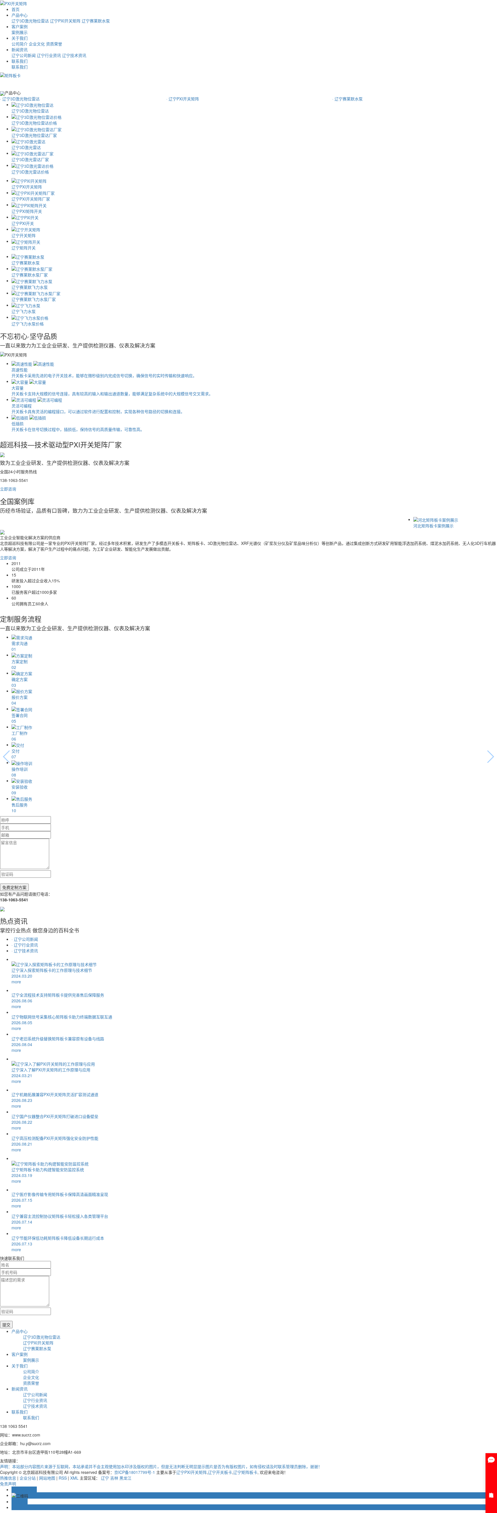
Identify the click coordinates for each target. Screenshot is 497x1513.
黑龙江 (125, 1478)
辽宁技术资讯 (74, 55)
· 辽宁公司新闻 (25, 939)
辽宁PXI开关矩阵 (65, 21)
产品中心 (20, 15)
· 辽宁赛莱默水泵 (347, 99)
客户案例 (20, 26)
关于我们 (20, 38)
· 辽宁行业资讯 (25, 945)
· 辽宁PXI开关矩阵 (182, 99)
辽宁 (105, 1478)
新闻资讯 (20, 49)
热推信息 (8, 1478)
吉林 (114, 1478)
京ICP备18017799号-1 (134, 1472)
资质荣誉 (54, 44)
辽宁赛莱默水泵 (96, 21)
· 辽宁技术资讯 (25, 950)
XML (74, 1478)
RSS (63, 1478)
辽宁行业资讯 (49, 55)
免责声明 (8, 1484)
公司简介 (20, 44)
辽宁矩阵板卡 (245, 1472)
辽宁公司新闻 (24, 55)
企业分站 (28, 1478)
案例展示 (20, 32)
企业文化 (37, 44)
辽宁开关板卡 (220, 1472)
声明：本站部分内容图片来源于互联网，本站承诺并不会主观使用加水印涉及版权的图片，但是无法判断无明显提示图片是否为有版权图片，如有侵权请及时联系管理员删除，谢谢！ (161, 1466)
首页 (16, 9)
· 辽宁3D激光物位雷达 (20, 99)
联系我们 (20, 61)
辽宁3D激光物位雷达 (30, 21)
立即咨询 (8, 489)
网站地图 (47, 1478)
